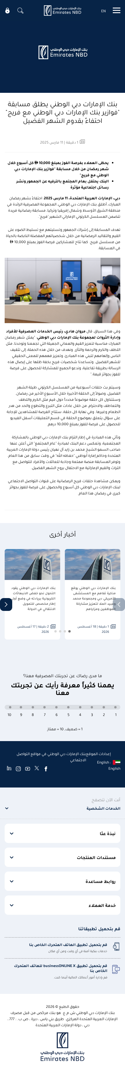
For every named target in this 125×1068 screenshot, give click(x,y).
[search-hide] (20, 10)
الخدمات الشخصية (103, 808)
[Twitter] (37, 768)
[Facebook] (46, 768)
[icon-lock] (7, 10)
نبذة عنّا (108, 833)
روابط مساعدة (100, 881)
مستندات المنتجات (96, 857)
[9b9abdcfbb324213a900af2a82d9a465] (62, 10)
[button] (6, 604)
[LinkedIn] (9, 768)
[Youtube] (27, 768)
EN (103, 10)
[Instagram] (18, 768)
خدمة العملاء (102, 905)
